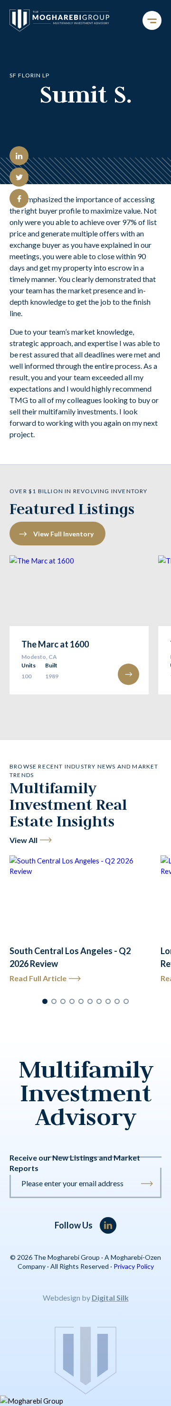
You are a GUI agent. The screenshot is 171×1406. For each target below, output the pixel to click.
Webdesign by (86, 1297)
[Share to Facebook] (19, 198)
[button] (45, 1001)
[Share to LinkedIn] (19, 155)
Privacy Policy (134, 1266)
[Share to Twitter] (19, 177)
